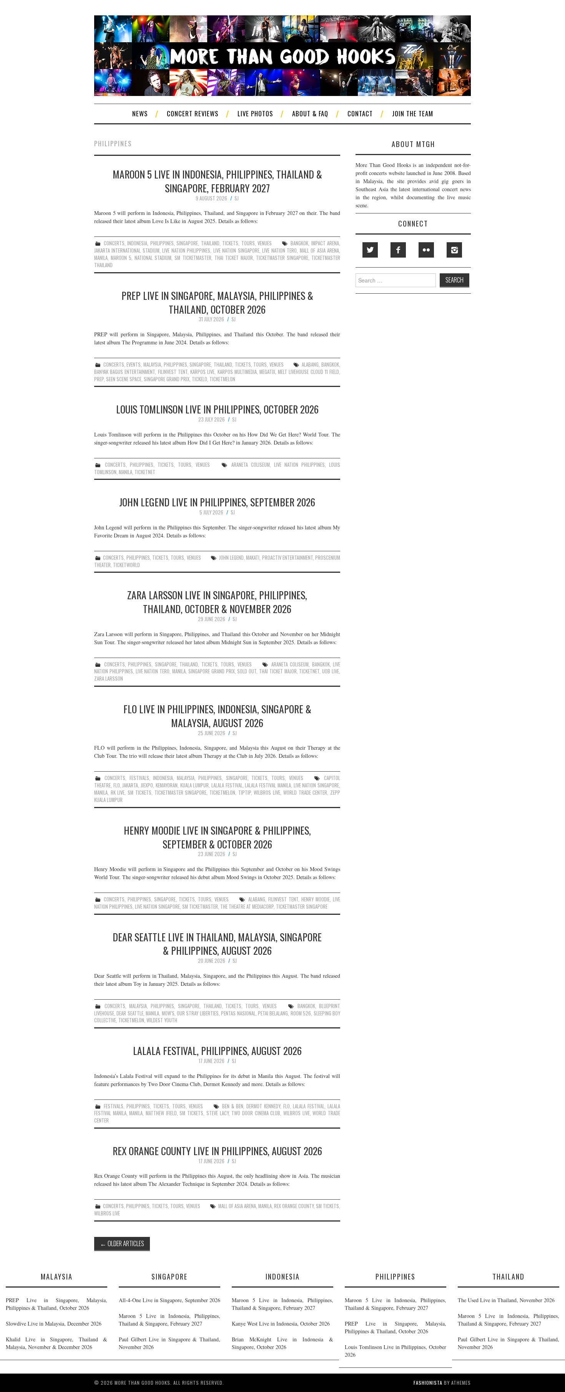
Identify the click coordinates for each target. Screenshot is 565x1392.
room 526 (301, 1013)
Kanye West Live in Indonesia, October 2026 (281, 1323)
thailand (210, 243)
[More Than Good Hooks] (282, 54)
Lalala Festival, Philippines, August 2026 (217, 1050)
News (140, 113)
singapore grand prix (166, 379)
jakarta (130, 785)
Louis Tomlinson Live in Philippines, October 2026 (217, 409)
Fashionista (428, 1382)
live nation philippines (186, 250)
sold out (246, 671)
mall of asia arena (319, 250)
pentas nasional (238, 1013)
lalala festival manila (268, 785)
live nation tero (279, 250)
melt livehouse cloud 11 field (308, 371)
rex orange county (294, 1206)
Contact (360, 113)
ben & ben (232, 1106)
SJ (236, 198)
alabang (310, 364)
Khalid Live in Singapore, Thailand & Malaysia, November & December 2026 (56, 1343)
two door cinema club (255, 1113)
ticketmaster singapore (282, 257)
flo (116, 785)
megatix (267, 371)
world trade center (305, 792)
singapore (187, 243)
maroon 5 (121, 257)
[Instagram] (454, 250)
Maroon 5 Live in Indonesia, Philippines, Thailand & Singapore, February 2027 (217, 181)
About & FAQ (310, 113)
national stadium (153, 257)
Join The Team (412, 113)
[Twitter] (370, 250)
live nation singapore (236, 250)
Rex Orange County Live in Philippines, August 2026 (217, 1150)
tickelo (199, 379)
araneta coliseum (250, 464)
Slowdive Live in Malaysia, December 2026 (53, 1323)
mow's (168, 1013)
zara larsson (108, 678)
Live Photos (255, 113)
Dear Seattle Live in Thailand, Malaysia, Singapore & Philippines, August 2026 (217, 943)
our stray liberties (198, 1013)
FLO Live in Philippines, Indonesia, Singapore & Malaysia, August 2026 (217, 715)
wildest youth (161, 1020)
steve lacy (217, 1113)
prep (99, 379)
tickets (230, 243)
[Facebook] (398, 250)
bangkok (299, 243)
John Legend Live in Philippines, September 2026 (217, 501)
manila (101, 257)
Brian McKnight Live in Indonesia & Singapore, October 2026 (282, 1343)
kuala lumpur (194, 785)
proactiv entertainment (287, 557)
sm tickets (139, 792)
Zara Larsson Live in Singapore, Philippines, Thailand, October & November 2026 (217, 601)
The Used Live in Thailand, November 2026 (506, 1300)
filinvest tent (173, 371)
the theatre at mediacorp (247, 906)
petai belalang (273, 1013)
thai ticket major (233, 257)
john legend (231, 557)
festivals (139, 778)
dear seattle (129, 1013)
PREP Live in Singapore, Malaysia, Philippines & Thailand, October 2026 (217, 302)
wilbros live (267, 792)
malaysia (152, 364)
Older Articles (122, 1243)
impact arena (325, 243)
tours (248, 243)
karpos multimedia (237, 371)
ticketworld (126, 565)
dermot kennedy (263, 1106)
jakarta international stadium (127, 250)
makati (252, 557)
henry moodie (315, 899)
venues (265, 243)
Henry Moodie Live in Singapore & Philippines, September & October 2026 (217, 837)
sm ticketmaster (192, 257)
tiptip (244, 792)
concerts (114, 243)
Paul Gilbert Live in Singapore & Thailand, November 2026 (169, 1343)
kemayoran (167, 785)
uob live (330, 671)
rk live (118, 792)
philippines (162, 243)
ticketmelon (222, 379)
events (133, 364)
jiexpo (147, 785)
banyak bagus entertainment (124, 371)
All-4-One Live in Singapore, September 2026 (169, 1300)
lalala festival (227, 785)
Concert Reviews (192, 113)
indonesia (137, 243)
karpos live (202, 371)
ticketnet (145, 472)
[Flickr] (426, 250)
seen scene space (123, 379)
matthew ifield (161, 1113)
